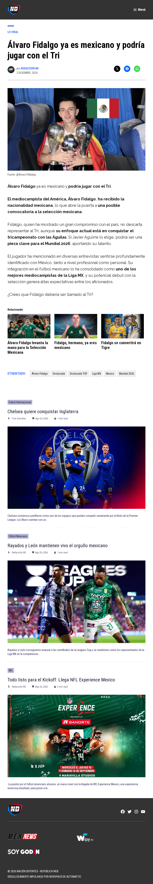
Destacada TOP (78, 373)
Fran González (19, 418)
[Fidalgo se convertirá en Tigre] (122, 326)
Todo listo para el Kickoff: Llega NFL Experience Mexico (61, 680)
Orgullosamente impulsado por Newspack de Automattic (44, 876)
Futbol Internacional (20, 402)
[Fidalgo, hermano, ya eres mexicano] (75, 326)
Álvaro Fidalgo (40, 373)
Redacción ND (30, 68)
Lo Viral (13, 32)
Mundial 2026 (126, 373)
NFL (11, 670)
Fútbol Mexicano (18, 536)
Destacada (59, 373)
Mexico (110, 373)
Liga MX (96, 373)
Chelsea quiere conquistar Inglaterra (43, 411)
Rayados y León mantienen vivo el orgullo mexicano (58, 545)
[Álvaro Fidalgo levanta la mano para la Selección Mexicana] (29, 326)
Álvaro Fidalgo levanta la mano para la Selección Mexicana (28, 347)
